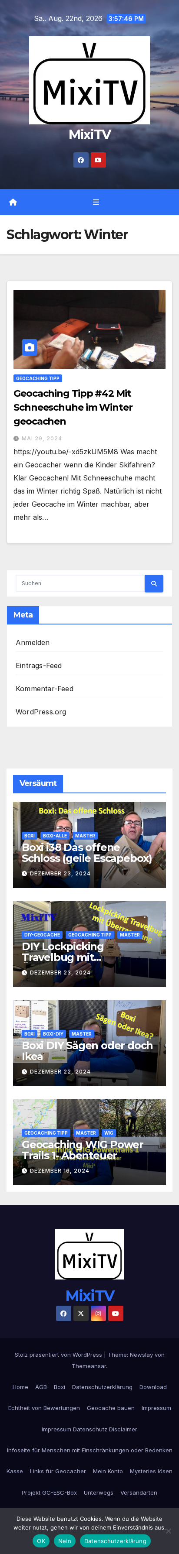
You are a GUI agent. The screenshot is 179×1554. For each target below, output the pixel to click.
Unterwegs (98, 1492)
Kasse (15, 1471)
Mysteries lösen (151, 1471)
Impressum (156, 1407)
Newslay (141, 1354)
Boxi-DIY (53, 1033)
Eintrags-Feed (39, 665)
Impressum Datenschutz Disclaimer (89, 1429)
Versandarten (138, 1492)
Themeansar (89, 1365)
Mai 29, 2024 (42, 438)
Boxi (29, 835)
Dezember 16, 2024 (60, 1170)
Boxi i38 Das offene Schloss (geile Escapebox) (87, 852)
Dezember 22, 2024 (60, 1071)
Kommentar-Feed (44, 688)
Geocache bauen (111, 1407)
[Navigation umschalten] (95, 202)
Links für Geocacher (58, 1471)
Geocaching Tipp (38, 378)
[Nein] (168, 1531)
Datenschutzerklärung (102, 1386)
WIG (108, 1132)
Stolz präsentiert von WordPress (59, 1354)
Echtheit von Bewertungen (44, 1407)
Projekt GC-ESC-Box (49, 1492)
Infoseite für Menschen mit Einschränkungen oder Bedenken (89, 1450)
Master (85, 835)
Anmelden (33, 642)
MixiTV (90, 135)
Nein (64, 1540)
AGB (41, 1386)
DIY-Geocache (42, 934)
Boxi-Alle (55, 835)
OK (41, 1540)
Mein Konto (108, 1471)
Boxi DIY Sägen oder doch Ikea (87, 1051)
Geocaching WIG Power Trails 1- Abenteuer (82, 1150)
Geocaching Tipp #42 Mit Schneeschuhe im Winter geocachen (73, 407)
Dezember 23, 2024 (60, 873)
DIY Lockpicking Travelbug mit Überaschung (63, 957)
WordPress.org (41, 711)
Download (153, 1386)
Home (20, 1386)
